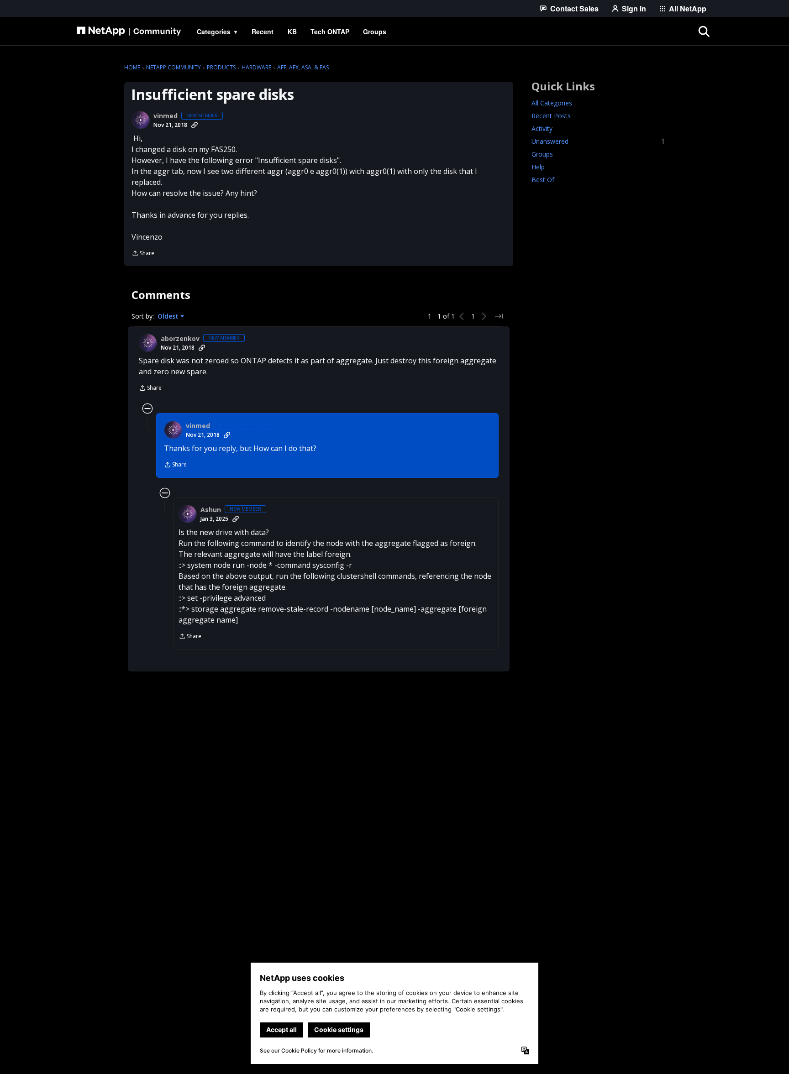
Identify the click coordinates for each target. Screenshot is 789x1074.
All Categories (551, 103)
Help (538, 166)
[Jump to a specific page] (498, 316)
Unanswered (598, 141)
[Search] (704, 31)
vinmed (165, 116)
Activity (541, 128)
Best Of (542, 179)
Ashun (210, 510)
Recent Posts (551, 115)
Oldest (169, 316)
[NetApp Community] (128, 31)
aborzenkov (180, 339)
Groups (542, 154)
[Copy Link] (194, 125)
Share (143, 254)
